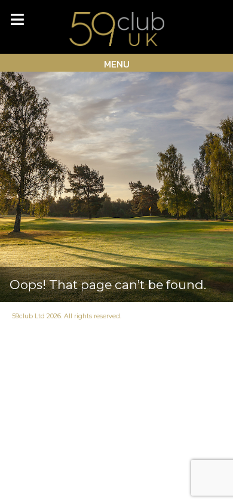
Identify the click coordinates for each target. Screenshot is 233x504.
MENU (117, 64)
